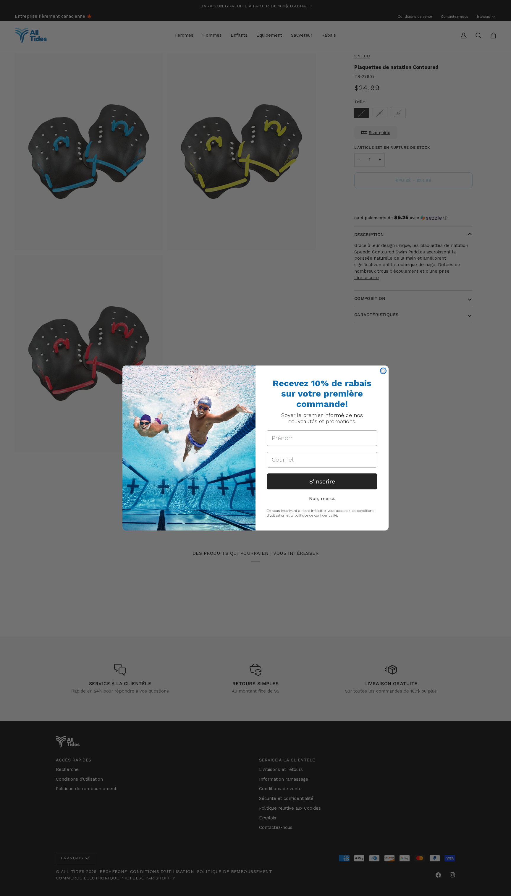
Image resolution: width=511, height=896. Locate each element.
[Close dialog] (383, 371)
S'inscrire (322, 481)
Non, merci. (322, 498)
